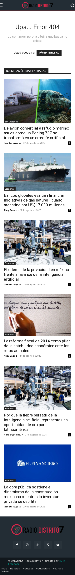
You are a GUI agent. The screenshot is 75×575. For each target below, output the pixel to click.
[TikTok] (37, 545)
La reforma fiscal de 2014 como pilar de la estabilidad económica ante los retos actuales (37, 346)
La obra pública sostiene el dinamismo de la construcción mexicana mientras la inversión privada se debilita (31, 494)
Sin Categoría (11, 121)
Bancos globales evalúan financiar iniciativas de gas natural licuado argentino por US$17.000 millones (34, 200)
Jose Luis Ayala (12, 142)
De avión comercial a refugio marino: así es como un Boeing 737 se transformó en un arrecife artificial (36, 133)
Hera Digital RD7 (13, 434)
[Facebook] (17, 545)
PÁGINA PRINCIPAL (49, 52)
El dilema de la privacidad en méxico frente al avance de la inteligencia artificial (36, 274)
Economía (9, 189)
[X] (48, 545)
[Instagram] (27, 545)
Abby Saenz (10, 210)
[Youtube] (58, 545)
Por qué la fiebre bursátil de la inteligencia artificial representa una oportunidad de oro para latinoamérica (36, 422)
